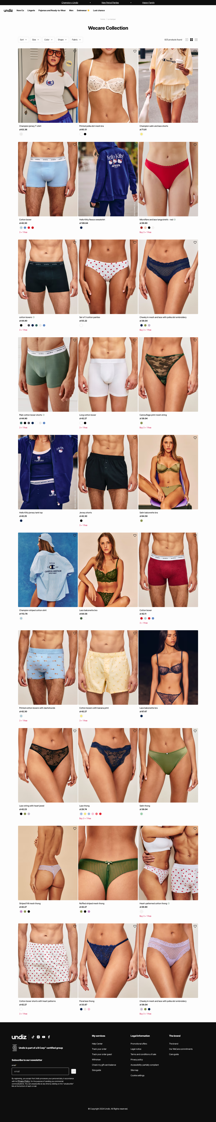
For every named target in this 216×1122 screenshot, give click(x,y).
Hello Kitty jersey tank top (31, 512)
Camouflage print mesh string (153, 415)
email (14, 1065)
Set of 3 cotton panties (89, 317)
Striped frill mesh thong (30, 903)
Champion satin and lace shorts (154, 126)
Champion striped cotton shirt (33, 610)
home (103, 19)
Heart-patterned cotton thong (154, 903)
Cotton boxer (25, 219)
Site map (134, 1070)
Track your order (99, 1049)
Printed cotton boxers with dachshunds (37, 708)
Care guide (174, 1054)
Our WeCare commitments (181, 1049)
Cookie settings (137, 1075)
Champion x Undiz (70, 2)
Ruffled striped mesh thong (91, 903)
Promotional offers (139, 1043)
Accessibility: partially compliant (145, 1065)
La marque (111, 19)
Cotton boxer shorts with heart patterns (37, 1001)
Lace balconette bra (88, 610)
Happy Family (148, 2)
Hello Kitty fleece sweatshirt (92, 219)
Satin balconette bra (149, 512)
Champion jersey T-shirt (30, 126)
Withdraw (96, 1059)
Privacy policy (137, 1059)
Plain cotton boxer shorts (30, 415)
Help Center (97, 1043)
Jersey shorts (85, 512)
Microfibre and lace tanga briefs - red (157, 219)
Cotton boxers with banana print (94, 708)
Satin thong (145, 805)
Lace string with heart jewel (31, 805)
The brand (173, 1043)
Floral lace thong (86, 1001)
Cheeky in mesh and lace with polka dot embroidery (163, 317)
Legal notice (136, 1049)
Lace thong (84, 805)
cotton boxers (25, 317)
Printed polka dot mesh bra (91, 126)
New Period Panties (110, 2)
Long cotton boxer (87, 415)
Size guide (96, 1070)
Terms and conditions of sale (143, 1054)
